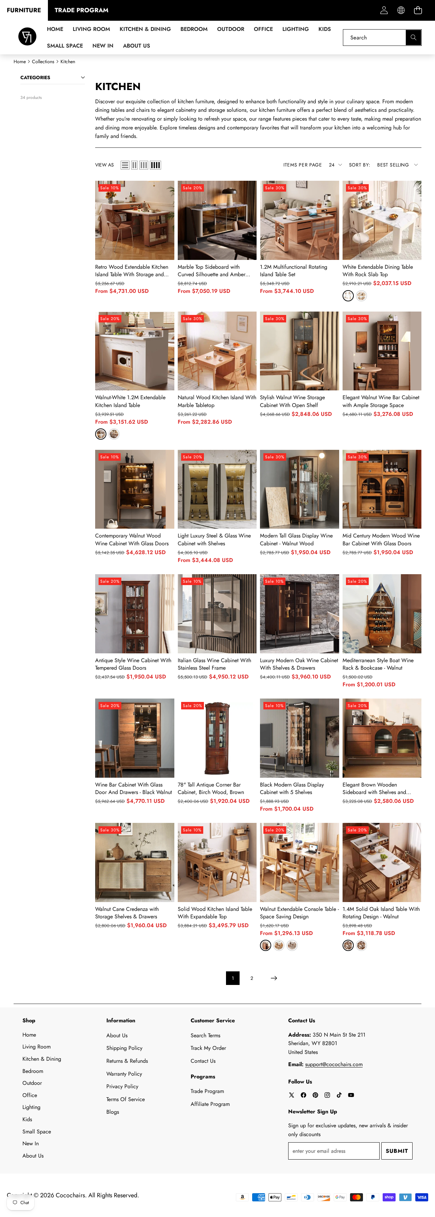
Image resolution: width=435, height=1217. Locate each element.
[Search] (413, 37)
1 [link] (233, 978)
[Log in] (384, 10)
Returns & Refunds (127, 1061)
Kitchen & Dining (41, 1059)
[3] (143, 165)
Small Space (36, 1131)
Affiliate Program (210, 1104)
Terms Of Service (125, 1099)
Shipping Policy (124, 1048)
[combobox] (382, 37)
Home (29, 1035)
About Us (33, 1156)
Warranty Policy (124, 1074)
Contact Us (203, 1061)
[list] (125, 165)
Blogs (112, 1112)
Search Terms (205, 1035)
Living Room (36, 1047)
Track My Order (208, 1048)
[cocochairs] (27, 37)
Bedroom (32, 1071)
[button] (417, 10)
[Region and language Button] (400, 10)
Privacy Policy (122, 1086)
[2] (134, 165)
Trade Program (207, 1091)
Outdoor (32, 1083)
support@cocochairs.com (334, 1064)
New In (30, 1143)
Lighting (31, 1107)
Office (29, 1095)
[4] (155, 165)
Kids (27, 1119)
